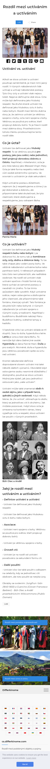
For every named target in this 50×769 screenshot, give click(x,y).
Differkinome (10, 690)
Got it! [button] (25, 764)
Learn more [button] (31, 758)
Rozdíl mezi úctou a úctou (16, 679)
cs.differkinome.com (14, 741)
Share (33, 22)
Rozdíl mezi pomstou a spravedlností (21, 622)
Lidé (19, 22)
